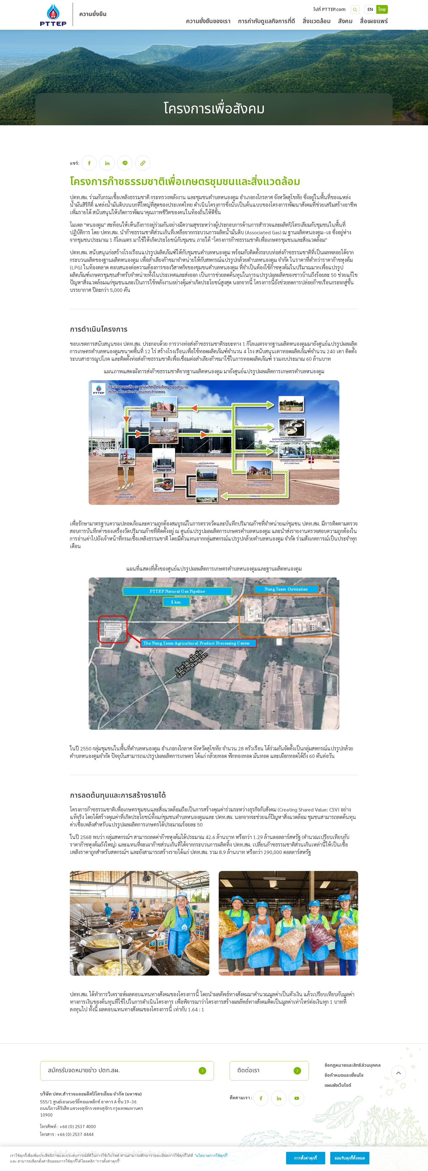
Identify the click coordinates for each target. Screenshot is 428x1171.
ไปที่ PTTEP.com (330, 9)
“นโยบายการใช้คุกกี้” (211, 1155)
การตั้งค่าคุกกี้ (305, 1158)
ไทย (382, 9)
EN (370, 9)
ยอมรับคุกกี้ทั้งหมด (350, 1158)
